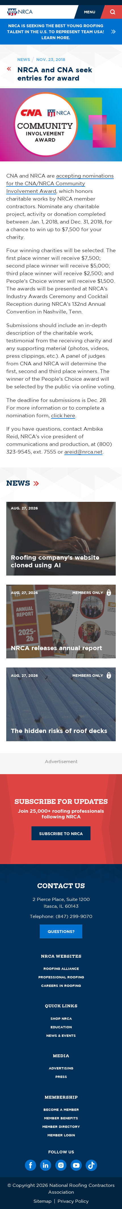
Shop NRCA (61, 1018)
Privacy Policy (73, 1201)
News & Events (61, 1035)
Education (61, 1027)
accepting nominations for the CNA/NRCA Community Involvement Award (60, 183)
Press (61, 1077)
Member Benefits (61, 1118)
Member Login (61, 1135)
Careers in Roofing (61, 985)
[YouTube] (76, 1165)
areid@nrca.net (83, 451)
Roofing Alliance (61, 968)
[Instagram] (61, 1165)
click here (63, 415)
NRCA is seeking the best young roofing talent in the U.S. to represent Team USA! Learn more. (55, 31)
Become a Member (61, 1109)
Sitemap (42, 1201)
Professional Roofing (61, 977)
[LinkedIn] (45, 1165)
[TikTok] (91, 1165)
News (23, 59)
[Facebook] (30, 1165)
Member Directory (61, 1126)
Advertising (61, 1068)
